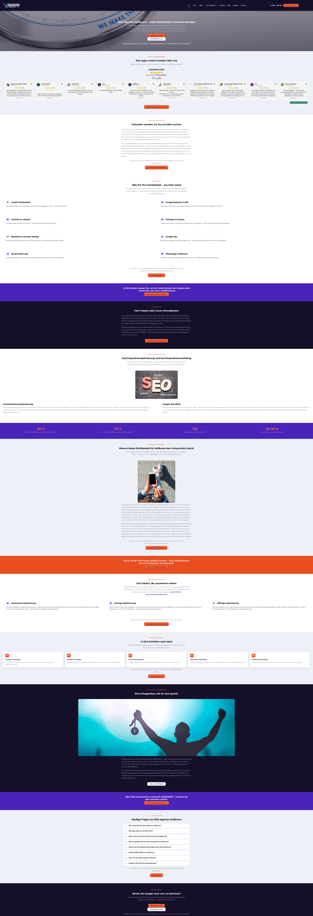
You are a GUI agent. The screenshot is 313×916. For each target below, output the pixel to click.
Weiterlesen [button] (19, 98)
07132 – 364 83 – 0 (277, 5)
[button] (156, 825)
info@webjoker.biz (166, 914)
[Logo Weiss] (11, 4)
